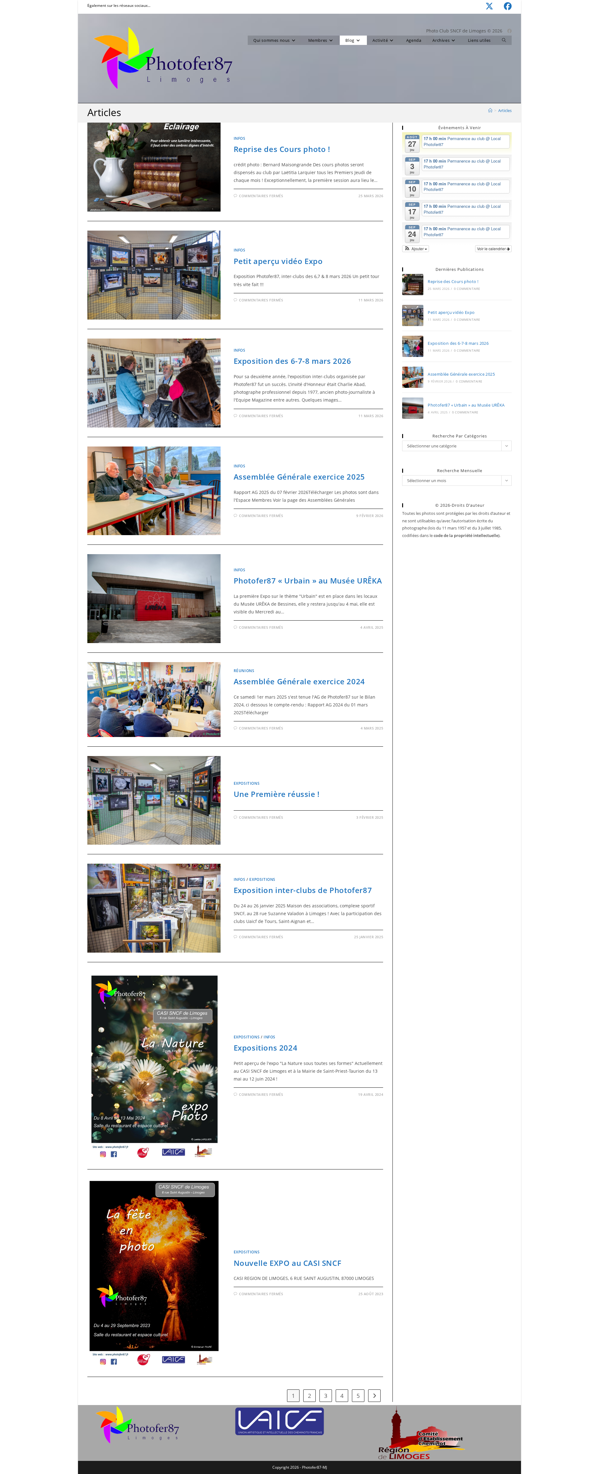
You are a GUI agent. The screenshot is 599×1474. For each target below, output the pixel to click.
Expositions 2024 (266, 1047)
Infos (240, 138)
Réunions (244, 670)
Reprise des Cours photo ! (282, 149)
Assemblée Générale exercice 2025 (299, 476)
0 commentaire (467, 288)
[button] (415, 249)
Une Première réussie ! (277, 794)
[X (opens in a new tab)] (484, 6)
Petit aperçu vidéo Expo (278, 261)
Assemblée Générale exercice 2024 (299, 681)
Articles (505, 110)
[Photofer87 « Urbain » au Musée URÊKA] (412, 408)
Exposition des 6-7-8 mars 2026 (292, 361)
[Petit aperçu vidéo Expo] (412, 315)
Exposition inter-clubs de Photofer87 (303, 890)
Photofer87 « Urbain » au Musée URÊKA (308, 580)
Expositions (247, 783)
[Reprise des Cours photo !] (412, 284)
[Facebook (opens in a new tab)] (502, 6)
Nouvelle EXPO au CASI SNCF (288, 1263)
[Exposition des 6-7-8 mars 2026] (412, 346)
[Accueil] (490, 110)
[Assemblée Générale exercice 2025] (412, 377)
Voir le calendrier (492, 248)
